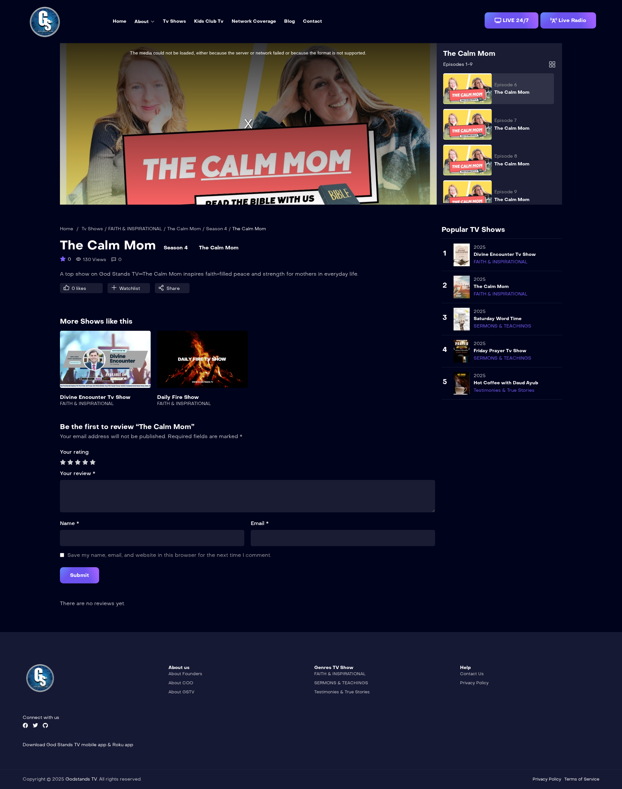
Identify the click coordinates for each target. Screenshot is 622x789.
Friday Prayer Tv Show (500, 350)
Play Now (105, 363)
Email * (260, 523)
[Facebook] (25, 725)
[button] (511, 20)
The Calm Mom (469, 53)
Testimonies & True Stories (504, 390)
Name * (69, 523)
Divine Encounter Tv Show (95, 397)
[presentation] (64, 375)
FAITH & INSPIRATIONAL (135, 229)
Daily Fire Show (178, 397)
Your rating (74, 452)
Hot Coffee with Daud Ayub (506, 383)
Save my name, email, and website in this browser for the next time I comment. (169, 555)
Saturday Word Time (498, 318)
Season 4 (216, 229)
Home (66, 229)
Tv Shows (92, 229)
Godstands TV (81, 779)
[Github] (45, 725)
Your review (77, 473)
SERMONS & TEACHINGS (502, 326)
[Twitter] (35, 725)
